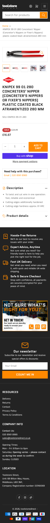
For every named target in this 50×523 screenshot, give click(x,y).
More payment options (25, 161)
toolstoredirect (28, 509)
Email (7, 175)
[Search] (43, 15)
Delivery (6, 398)
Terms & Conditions (12, 415)
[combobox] (25, 15)
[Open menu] (45, 6)
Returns (6, 402)
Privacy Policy (9, 411)
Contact (6, 407)
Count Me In (25, 374)
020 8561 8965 (19, 175)
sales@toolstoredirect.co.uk (16, 438)
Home (5, 26)
